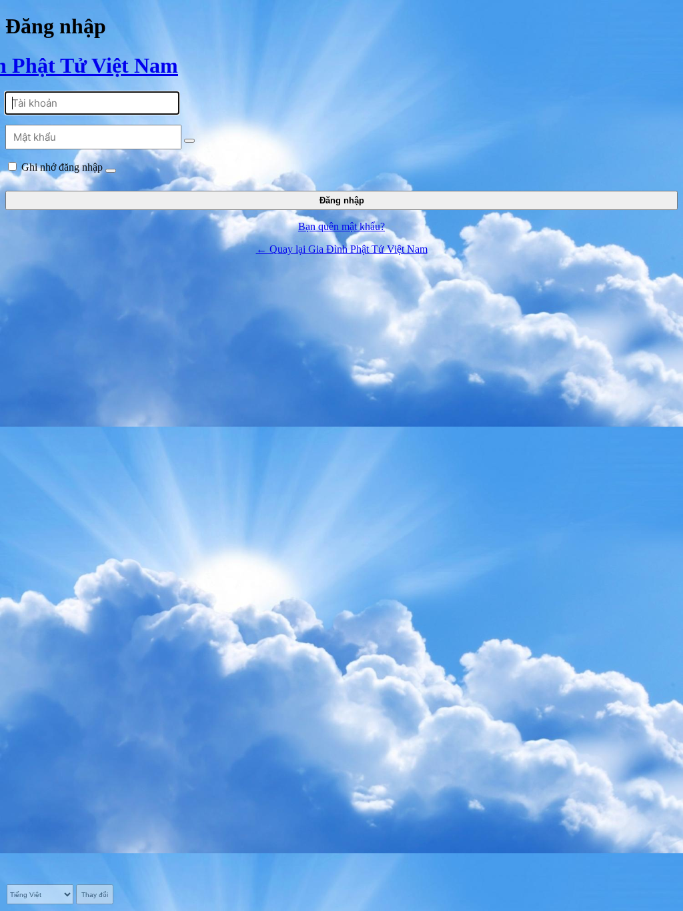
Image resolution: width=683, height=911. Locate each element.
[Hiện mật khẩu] (189, 141)
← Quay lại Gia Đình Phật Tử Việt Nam (342, 249)
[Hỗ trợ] (110, 171)
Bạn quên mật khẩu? (341, 226)
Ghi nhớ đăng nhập (62, 167)
